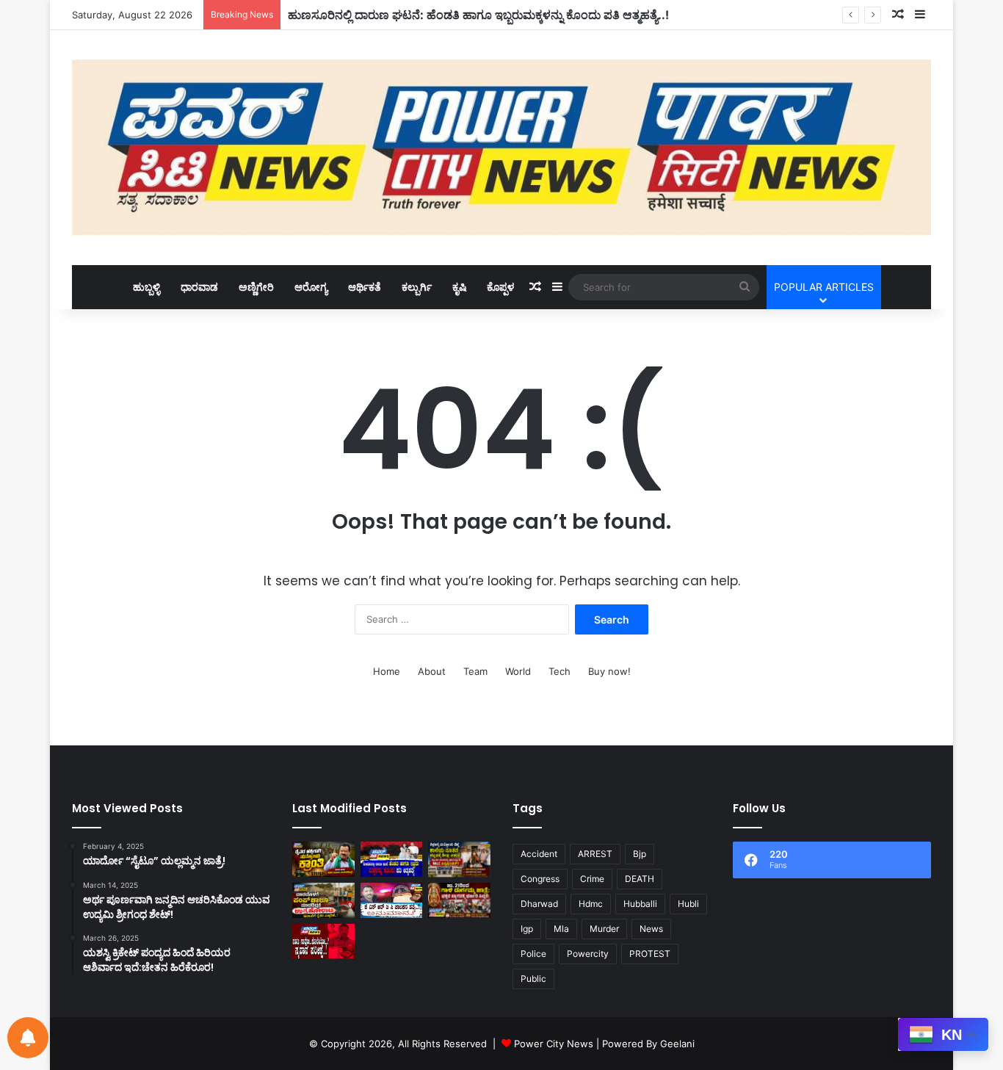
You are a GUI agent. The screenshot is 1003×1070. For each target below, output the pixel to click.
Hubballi (640, 903)
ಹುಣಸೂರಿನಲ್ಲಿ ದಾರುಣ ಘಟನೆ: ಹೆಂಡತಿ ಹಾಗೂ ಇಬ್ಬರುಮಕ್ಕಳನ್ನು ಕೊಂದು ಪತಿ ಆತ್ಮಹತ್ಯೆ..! (478, 14)
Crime (592, 878)
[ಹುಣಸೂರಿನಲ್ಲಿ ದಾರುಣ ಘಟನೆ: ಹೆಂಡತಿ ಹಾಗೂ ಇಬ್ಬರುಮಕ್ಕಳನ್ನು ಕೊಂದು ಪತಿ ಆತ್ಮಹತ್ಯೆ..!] (392, 859)
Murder (604, 928)
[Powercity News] (501, 147)
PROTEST (649, 953)
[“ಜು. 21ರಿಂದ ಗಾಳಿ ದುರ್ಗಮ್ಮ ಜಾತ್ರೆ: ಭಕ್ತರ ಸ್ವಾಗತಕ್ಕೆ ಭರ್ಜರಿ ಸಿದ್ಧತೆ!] (459, 900)
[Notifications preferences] (27, 1037)
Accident (539, 853)
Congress (540, 878)
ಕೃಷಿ (459, 287)
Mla (561, 928)
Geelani (677, 1043)
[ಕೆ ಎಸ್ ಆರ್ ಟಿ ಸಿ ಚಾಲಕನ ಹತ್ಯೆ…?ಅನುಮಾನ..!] (392, 900)
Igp (527, 928)
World (518, 671)
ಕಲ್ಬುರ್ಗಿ (417, 287)
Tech (559, 671)
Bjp (639, 853)
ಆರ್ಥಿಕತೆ (364, 287)
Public (533, 978)
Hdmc (591, 903)
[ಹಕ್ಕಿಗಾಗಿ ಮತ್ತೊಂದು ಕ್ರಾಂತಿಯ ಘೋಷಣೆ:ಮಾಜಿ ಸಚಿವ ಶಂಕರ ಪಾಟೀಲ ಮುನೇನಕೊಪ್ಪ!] (323, 859)
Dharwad (539, 903)
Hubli (688, 903)
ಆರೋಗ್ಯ (310, 287)
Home (386, 671)
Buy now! (609, 671)
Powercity (588, 953)
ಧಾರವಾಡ (199, 287)
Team (475, 671)
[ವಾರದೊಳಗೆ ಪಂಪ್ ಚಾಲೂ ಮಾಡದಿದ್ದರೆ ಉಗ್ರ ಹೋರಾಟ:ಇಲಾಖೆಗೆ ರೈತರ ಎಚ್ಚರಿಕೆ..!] (323, 900)
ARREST (595, 853)
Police (533, 953)
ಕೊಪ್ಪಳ (500, 287)
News (651, 928)
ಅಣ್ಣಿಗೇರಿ (256, 287)
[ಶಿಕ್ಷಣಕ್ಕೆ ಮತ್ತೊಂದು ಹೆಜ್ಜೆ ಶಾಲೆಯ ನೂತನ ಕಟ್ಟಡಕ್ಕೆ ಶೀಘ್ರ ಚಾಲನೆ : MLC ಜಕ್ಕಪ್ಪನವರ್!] (459, 859)
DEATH (639, 878)
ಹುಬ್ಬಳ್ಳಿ (146, 287)
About (432, 671)
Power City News (553, 1043)
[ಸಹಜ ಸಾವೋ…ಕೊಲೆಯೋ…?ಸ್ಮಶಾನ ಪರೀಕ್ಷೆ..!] (323, 941)
